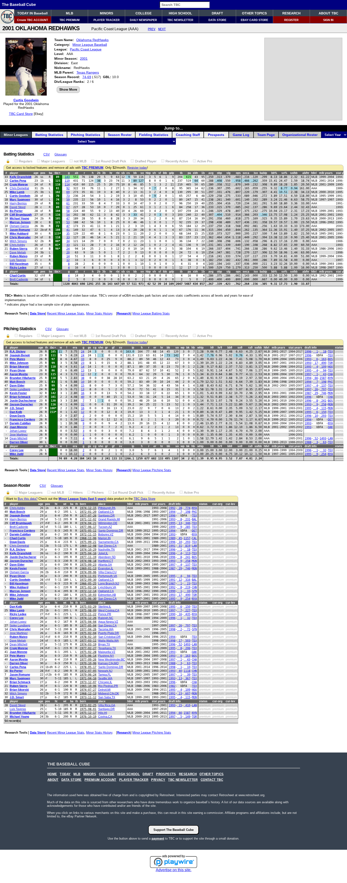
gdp (171, 173)
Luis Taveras (18, 260)
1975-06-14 (88, 655)
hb (193, 347)
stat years (295, 347)
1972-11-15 (88, 534)
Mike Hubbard (19, 233)
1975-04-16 (88, 553)
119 (67, 180)
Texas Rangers (87, 72)
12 (68, 260)
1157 (187, 538)
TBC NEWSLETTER (180, 20)
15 (82, 385)
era (75, 347)
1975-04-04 (88, 621)
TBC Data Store (144, 498)
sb (123, 173)
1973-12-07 (88, 682)
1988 (308, 442)
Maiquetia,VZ (106, 652)
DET (330, 419)
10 (82, 381)
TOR (330, 363)
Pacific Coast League (86, 49)
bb (135, 173)
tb (181, 173)
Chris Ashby (17, 245)
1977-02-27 (88, 648)
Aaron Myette (19, 374)
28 (179, 508)
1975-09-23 (88, 564)
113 (187, 553)
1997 (308, 374)
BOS (330, 359)
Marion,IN (104, 538)
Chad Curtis (18, 275)
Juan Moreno (18, 427)
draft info (311, 347)
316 (187, 579)
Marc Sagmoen (20, 199)
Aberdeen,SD (107, 557)
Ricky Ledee (18, 267)
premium (341, 351)
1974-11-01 (88, 576)
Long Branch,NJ (108, 583)
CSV (46, 154)
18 (323, 351)
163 (323, 359)
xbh (195, 173)
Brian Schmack (20, 397)
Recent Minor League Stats (65, 313)
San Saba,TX (106, 697)
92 (68, 188)
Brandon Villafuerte (23, 378)
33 (68, 237)
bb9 (229, 347)
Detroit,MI (104, 689)
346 (187, 523)
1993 (308, 359)
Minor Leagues (16, 135)
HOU (330, 366)
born (83, 504)
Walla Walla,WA (108, 640)
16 (82, 393)
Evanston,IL (105, 568)
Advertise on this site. (173, 870)
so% (284, 173)
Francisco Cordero (22, 419)
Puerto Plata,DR (108, 633)
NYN (330, 378)
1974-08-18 (88, 561)
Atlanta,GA (105, 564)
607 (187, 693)
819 (187, 545)
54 (68, 214)
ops (238, 173)
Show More (68, 89)
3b (104, 173)
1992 (172, 508)
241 (323, 400)
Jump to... (173, 128)
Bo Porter (16, 211)
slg (228, 173)
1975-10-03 (88, 595)
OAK (330, 427)
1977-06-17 (88, 527)
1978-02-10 (88, 637)
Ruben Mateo (18, 256)
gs (89, 347)
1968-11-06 (88, 538)
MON (330, 393)
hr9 (220, 347)
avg (210, 173)
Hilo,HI (102, 713)
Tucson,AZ (105, 527)
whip (200, 347)
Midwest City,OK (108, 693)
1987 (308, 393)
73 (68, 196)
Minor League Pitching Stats (151, 470)
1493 (323, 438)
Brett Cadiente (19, 279)
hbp (148, 173)
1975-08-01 (88, 709)
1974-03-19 (88, 644)
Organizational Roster (299, 135)
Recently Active (176, 161)
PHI (330, 381)
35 (68, 233)
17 (315, 363)
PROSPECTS (166, 774)
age (36, 173)
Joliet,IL (103, 553)
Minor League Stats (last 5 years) (82, 498)
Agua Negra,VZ (108, 621)
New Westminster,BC (111, 659)
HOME (52, 774)
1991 (172, 545)
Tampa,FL (104, 674)
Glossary (61, 154)
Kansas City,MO (108, 663)
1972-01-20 (88, 511)
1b (203, 173)
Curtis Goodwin (26, 100)
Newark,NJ (105, 671)
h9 (212, 347)
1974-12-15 (88, 508)
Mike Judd (16, 454)
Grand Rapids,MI (109, 519)
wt (64, 504)
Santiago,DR (106, 515)
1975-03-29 (88, 606)
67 (68, 207)
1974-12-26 (88, 618)
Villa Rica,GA (106, 705)
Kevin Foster (18, 393)
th (46, 347)
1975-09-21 (88, 542)
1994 (308, 378)
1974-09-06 (88, 572)
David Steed (17, 207)
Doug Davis (17, 415)
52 (315, 438)
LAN (330, 438)
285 (187, 527)
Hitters (78, 492)
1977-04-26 (88, 629)
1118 (187, 671)
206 (187, 648)
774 (187, 508)
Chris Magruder (20, 237)
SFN (194, 591)
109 (323, 366)
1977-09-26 (88, 659)
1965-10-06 (88, 686)
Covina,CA (105, 716)
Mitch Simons (18, 241)
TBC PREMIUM (69, 20)
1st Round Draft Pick (110, 161)
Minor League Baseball (89, 44)
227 (187, 610)
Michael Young (19, 218)
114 (67, 184)
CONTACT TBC (212, 780)
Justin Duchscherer (23, 400)
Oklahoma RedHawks (92, 40)
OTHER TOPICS (254, 13)
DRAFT (217, 13)
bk (188, 347)
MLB (69, 13)
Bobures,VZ (105, 534)
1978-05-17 (88, 667)
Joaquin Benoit (20, 355)
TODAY (65, 774)
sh (154, 173)
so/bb (293, 173)
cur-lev (230, 504)
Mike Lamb (17, 192)
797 (323, 389)
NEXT (162, 29)
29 (315, 393)
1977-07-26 (88, 515)
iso (256, 173)
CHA (330, 374)
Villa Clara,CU (107, 572)
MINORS (106, 13)
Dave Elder (17, 385)
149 (187, 716)
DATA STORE (217, 20)
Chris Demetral (19, 188)
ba (50, 173)
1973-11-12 (88, 697)
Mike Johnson (19, 363)
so (142, 173)
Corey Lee (17, 450)
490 (323, 363)
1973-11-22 (88, 614)
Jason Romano (20, 229)
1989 (172, 538)
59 (68, 199)
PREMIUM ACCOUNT (100, 780)
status (203, 504)
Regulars (25, 161)
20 (68, 252)
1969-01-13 (88, 568)
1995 (308, 366)
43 (323, 374)
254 (323, 454)
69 (68, 192)
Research (124, 313)
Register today (137, 167)
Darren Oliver (19, 442)
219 (187, 587)
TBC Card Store (21, 114)
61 (68, 203)
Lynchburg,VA (107, 587)
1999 (172, 527)
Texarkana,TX (107, 648)
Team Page (266, 135)
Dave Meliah (18, 252)
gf (113, 347)
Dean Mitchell (18, 438)
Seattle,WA (105, 678)
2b (98, 173)
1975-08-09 (88, 610)
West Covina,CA (108, 610)
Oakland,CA (106, 511)
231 (187, 519)
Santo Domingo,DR (110, 530)
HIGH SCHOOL (180, 13)
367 (187, 678)
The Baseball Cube (19, 5)
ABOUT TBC (328, 13)
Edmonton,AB (107, 595)
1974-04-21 (88, 523)
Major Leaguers (53, 161)
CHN (194, 587)
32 (323, 450)
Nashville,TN (106, 549)
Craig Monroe (19, 184)
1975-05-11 (88, 530)
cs (128, 173)
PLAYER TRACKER (106, 20)
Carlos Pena (18, 180)
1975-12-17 (88, 713)
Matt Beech (17, 381)
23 (82, 363)
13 (82, 370)
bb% (274, 173)
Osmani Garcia (19, 226)
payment (158, 838)
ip (133, 347)
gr (106, 347)
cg (94, 347)
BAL (194, 519)
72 (187, 629)
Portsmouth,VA (107, 576)
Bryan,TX (104, 644)
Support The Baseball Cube (173, 830)
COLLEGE (143, 13)
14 (68, 256)
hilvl (314, 173)
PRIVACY (158, 780)
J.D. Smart (17, 408)
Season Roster (119, 135)
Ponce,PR (104, 614)
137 (323, 385)
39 (187, 674)
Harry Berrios (18, 203)
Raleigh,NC (105, 618)
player (14, 173)
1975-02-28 (88, 652)
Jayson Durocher (21, 404)
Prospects (216, 135)
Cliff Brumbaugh (21, 214)
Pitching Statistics (85, 135)
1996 (308, 351)
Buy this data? (28, 498)
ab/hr (305, 173)
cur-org (217, 504)
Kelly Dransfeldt (20, 177)
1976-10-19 (88, 716)
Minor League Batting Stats (151, 313)
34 (68, 241)
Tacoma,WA (106, 629)
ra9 (250, 347)
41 (68, 229)
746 (323, 393)
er (154, 347)
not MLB (80, 161)
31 (82, 404)
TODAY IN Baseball (32, 13)
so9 (239, 347)
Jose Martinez (19, 434)
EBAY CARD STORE (254, 20)
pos (42, 173)
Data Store (37, 313)
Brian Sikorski (19, 366)
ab (76, 173)
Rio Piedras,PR (108, 686)
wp (182, 347)
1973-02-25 (88, 705)
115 (323, 408)
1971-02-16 (88, 587)
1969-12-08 (88, 545)
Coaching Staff (188, 135)
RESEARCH (291, 13)
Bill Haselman (19, 263)
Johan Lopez (18, 431)
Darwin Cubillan (20, 423)
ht (56, 504)
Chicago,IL (105, 682)
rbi (117, 173)
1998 (172, 629)
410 (187, 705)
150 (323, 412)
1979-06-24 (88, 674)
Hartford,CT (105, 561)
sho (100, 347)
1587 (323, 378)
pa (189, 173)
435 (187, 614)
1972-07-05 (88, 671)
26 (315, 389)
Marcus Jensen (20, 222)
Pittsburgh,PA (106, 508)
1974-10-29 (88, 549)
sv (120, 347)
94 (323, 370)
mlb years (326, 173)
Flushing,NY (106, 655)
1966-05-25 (88, 583)
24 (68, 248)
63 (323, 442)
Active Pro (204, 161)
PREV (151, 29)
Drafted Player (146, 161)
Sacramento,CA (108, 542)
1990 (172, 591)
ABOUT (53, 780)
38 (82, 378)
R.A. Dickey (17, 351)
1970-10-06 (88, 663)
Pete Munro (17, 359)
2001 (84, 58)
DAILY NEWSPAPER (143, 20)
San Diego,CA (107, 545)
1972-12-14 (88, 591)
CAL (194, 538)
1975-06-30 (88, 598)
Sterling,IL (104, 606)
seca (246, 173)
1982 (172, 686)
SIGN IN (328, 20)
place (102, 504)
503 (187, 640)
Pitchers (98, 492)
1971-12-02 (88, 519)
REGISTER (291, 20)
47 (68, 218)
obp (219, 173)
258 (323, 404)
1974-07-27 (88, 689)
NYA (330, 423)
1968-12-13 (88, 693)
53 (68, 222)
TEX (330, 351)
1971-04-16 (88, 678)
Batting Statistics (49, 135)
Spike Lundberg (20, 389)
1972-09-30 (88, 579)
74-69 (86, 77)
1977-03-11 (88, 640)
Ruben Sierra (18, 248)
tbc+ (57, 173)
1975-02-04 (88, 633)
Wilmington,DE (107, 523)
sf (159, 173)
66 (315, 378)
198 (323, 381)
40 (82, 397)
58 (68, 211)
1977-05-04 (88, 625)
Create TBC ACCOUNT (32, 20)
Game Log (241, 135)
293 (323, 415)
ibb (165, 173)
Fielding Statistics (153, 135)
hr (111, 173)
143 (67, 177)
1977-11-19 (88, 557)
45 (179, 538)
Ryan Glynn (17, 370)
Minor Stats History (99, 313)
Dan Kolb (16, 412)
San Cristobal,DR (109, 637)
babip (263, 173)
